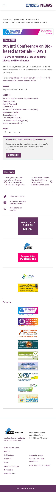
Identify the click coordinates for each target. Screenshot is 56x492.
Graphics (7, 459)
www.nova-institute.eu (13, 441)
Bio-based (32, 20)
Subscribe (13, 155)
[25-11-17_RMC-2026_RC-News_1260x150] (28, 34)
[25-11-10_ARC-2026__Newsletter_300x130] (28, 326)
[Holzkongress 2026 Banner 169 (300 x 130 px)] (28, 348)
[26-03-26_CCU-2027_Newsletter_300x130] (28, 337)
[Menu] (8, 5)
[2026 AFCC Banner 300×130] (28, 370)
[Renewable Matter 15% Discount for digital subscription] (28, 292)
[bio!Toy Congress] (28, 403)
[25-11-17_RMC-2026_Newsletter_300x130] (28, 315)
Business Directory (11, 466)
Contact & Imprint (36, 455)
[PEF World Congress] (28, 381)
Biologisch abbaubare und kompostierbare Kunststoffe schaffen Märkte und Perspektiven (15, 181)
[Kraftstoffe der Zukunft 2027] (28, 392)
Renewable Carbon (11, 448)
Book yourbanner (28, 226)
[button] (5, 132)
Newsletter (8, 470)
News (6, 462)
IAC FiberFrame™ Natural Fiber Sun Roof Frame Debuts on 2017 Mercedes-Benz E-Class (40, 181)
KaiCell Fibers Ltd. (10, 104)
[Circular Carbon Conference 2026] (28, 359)
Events (7, 451)
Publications (9, 455)
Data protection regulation (39, 465)
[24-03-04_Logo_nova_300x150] (28, 251)
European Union (9, 101)
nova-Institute (9, 473)
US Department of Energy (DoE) (15, 120)
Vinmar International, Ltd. (13, 123)
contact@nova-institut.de (14, 438)
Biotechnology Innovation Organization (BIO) (20, 98)
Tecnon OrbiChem (10, 115)
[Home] (39, 5)
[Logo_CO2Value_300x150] (28, 281)
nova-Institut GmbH (10, 112)
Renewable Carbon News (13, 20)
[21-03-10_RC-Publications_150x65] (28, 261)
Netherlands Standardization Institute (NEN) (20, 109)
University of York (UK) (12, 118)
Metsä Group (8, 107)
